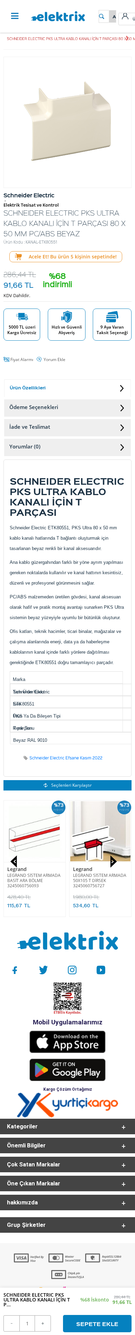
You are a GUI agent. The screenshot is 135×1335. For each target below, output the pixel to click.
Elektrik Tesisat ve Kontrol (31, 205)
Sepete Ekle (97, 1323)
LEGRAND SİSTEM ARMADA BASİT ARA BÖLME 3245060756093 (34, 880)
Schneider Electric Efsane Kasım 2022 (65, 757)
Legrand (17, 869)
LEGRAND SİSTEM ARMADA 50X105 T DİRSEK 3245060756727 (99, 880)
